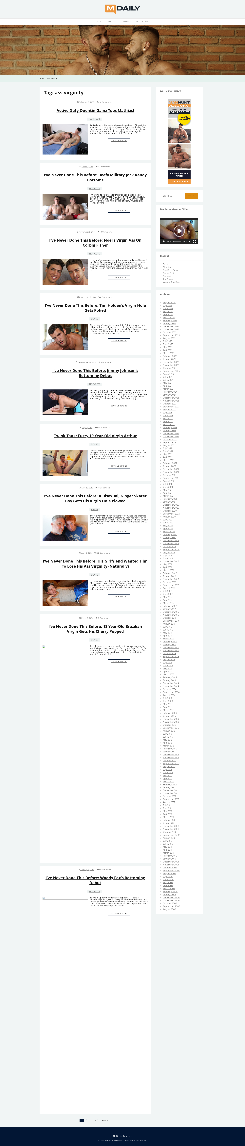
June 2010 (168, 844)
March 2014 (168, 710)
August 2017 (169, 588)
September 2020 (171, 514)
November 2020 (171, 508)
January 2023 (169, 430)
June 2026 (168, 308)
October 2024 (170, 368)
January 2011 (169, 823)
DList (165, 264)
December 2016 (171, 612)
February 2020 (170, 534)
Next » (105, 1120)
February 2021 (170, 499)
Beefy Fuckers (142, 21)
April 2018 (168, 567)
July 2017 (167, 591)
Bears (94, 319)
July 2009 (168, 876)
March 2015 (168, 674)
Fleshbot (167, 267)
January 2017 (169, 609)
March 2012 (168, 781)
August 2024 (169, 374)
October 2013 (169, 725)
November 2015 (171, 650)
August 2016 (169, 624)
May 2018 (168, 564)
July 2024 (167, 377)
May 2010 (168, 847)
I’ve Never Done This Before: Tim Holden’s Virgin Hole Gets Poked (95, 308)
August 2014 (169, 695)
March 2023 (169, 424)
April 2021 (167, 493)
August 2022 (169, 445)
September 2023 (171, 406)
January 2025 (169, 359)
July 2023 (167, 412)
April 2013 (167, 743)
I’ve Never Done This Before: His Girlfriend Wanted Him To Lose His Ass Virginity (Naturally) (95, 563)
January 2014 (169, 716)
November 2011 (171, 793)
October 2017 (169, 582)
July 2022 (167, 448)
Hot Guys (112, 21)
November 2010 (171, 829)
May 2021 (167, 490)
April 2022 (168, 457)
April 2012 (167, 778)
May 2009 (168, 882)
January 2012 (169, 787)
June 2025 (168, 344)
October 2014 (169, 689)
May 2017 (167, 597)
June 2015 (168, 665)
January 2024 (169, 395)
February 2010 (170, 856)
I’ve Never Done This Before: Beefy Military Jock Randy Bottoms (95, 177)
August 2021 (169, 481)
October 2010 (170, 832)
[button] (179, 231)
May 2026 (168, 311)
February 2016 (170, 641)
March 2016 (168, 638)
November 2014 (171, 686)
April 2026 (168, 314)
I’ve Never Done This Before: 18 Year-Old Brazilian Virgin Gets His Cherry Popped (95, 629)
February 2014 (170, 713)
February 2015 (170, 677)
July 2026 (167, 305)
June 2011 (168, 808)
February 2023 (170, 427)
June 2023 (168, 415)
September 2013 (171, 728)
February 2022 (170, 463)
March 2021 (168, 496)
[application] (179, 231)
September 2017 (171, 585)
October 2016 (169, 618)
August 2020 (169, 517)
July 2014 (167, 698)
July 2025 (167, 341)
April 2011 (167, 814)
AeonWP (143, 1140)
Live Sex (99, 21)
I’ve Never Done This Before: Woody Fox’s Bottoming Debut (95, 880)
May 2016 (167, 632)
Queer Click (168, 273)
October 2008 (170, 903)
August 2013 (169, 731)
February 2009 (170, 891)
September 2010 (171, 835)
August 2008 (169, 909)
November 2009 (171, 864)
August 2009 (169, 873)
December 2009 (171, 861)
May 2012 (167, 775)
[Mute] (190, 241)
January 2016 (169, 644)
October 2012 (169, 760)
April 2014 (167, 707)
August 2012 (169, 766)
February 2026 (170, 320)
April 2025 (167, 350)
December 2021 (171, 469)
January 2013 (169, 751)
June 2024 (168, 380)
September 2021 (171, 478)
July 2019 (167, 555)
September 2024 (171, 371)
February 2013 (170, 748)
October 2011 (169, 796)
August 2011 (169, 802)
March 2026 (169, 317)
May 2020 (168, 525)
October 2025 (169, 332)
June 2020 (168, 522)
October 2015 (169, 653)
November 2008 (171, 900)
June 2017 (168, 594)
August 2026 (169, 302)
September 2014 (171, 692)
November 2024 (171, 365)
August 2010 (169, 838)
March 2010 (169, 853)
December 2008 (171, 897)
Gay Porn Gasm (171, 270)
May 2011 (167, 811)
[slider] (177, 241)
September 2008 (171, 906)
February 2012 (170, 784)
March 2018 (169, 570)
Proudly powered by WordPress (110, 1140)
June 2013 (168, 737)
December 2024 (171, 362)
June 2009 (168, 879)
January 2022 (169, 466)
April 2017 (167, 600)
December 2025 (171, 326)
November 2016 (171, 615)
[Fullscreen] (194, 241)
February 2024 (170, 392)
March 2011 (168, 817)
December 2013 (171, 719)
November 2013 (171, 722)
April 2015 (167, 671)
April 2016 (167, 635)
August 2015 (169, 659)
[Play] (163, 241)
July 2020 (167, 519)
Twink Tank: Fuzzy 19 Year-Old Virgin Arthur (95, 435)
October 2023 (170, 403)
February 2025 (170, 356)
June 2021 (168, 487)
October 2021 (169, 475)
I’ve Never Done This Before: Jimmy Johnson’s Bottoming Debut (95, 373)
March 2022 (169, 460)
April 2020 (168, 528)
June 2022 (168, 451)
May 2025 (167, 347)
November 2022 (171, 436)
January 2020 (169, 537)
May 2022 (168, 454)
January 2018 (169, 576)
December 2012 (171, 754)
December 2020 (171, 505)
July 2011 (167, 805)
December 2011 (171, 790)
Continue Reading (120, 141)
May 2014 (167, 704)
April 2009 (168, 885)
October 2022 (170, 439)
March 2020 (169, 531)
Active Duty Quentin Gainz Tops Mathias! (95, 110)
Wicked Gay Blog (171, 282)
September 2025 (171, 335)
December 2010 (171, 826)
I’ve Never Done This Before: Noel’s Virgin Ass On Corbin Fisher (95, 242)
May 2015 (167, 668)
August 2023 (169, 409)
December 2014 (171, 683)
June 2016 (168, 630)
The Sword (168, 279)
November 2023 (171, 401)
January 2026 (169, 323)
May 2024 (168, 383)
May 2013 (167, 740)
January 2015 (169, 680)
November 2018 (171, 561)
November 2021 (171, 472)
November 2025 (171, 329)
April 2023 (168, 421)
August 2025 (169, 338)
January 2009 (169, 894)
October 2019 (169, 546)
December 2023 (171, 398)
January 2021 (169, 502)
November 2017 (171, 579)
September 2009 (171, 870)
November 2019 (171, 543)
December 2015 (171, 647)
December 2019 (171, 540)
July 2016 (167, 627)
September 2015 (171, 656)
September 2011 (171, 799)
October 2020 (170, 511)
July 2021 (167, 484)
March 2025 (168, 353)
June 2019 (168, 558)
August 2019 (169, 552)
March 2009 (169, 888)
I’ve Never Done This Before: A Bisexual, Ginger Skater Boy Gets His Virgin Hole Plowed (95, 498)
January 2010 (169, 859)
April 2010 (168, 850)
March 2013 (168, 746)
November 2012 (171, 757)
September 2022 (171, 442)
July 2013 (167, 734)
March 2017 (168, 603)
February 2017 (170, 606)
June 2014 (168, 701)
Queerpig (167, 276)
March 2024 (169, 389)
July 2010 (167, 841)
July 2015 (167, 662)
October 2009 (170, 867)
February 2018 (170, 573)
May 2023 (168, 418)
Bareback (126, 21)
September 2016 (171, 621)
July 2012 (167, 769)
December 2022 (171, 433)
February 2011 (170, 820)
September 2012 (171, 763)
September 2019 (171, 549)
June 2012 (168, 772)
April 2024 (168, 386)
